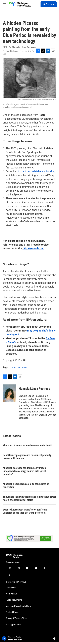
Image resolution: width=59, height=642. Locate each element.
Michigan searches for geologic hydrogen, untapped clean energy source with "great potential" (24, 471)
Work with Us (11, 594)
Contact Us (11, 588)
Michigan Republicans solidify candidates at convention (26, 485)
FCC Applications (13, 624)
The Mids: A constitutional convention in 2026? (27, 445)
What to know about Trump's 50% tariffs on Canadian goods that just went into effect (25, 511)
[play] (4, 638)
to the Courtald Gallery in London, (36, 171)
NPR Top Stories (19, 367)
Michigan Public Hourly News (18, 606)
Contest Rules (12, 612)
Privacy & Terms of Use (16, 618)
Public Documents (14, 600)
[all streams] (55, 638)
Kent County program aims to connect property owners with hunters (27, 457)
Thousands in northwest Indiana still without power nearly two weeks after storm (29, 498)
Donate (50, 4)
